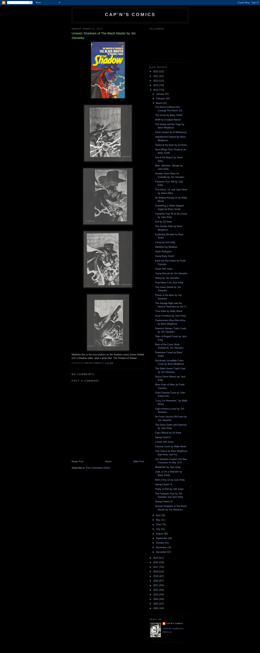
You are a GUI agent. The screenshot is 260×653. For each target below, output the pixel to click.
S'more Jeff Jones (164, 442)
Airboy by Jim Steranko (167, 278)
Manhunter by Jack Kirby (168, 467)
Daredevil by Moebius (166, 247)
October (160, 542)
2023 (156, 594)
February (161, 98)
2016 (156, 562)
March (159, 103)
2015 (156, 557)
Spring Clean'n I (163, 437)
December (161, 552)
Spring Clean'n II (163, 484)
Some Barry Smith (164, 256)
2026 (156, 608)
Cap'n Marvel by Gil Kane (168, 432)
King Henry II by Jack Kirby (169, 282)
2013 (156, 85)
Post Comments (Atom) (98, 468)
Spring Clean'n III (164, 501)
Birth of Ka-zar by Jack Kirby (170, 480)
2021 (156, 585)
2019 (156, 576)
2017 (156, 567)
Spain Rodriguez (163, 251)
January (160, 94)
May (158, 520)
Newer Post (77, 461)
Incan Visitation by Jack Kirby (170, 315)
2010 (156, 71)
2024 (156, 599)
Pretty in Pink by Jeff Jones (169, 489)
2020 (156, 580)
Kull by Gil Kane (163, 221)
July (158, 529)
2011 (156, 76)
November (161, 547)
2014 (156, 90)
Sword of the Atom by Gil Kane (171, 145)
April (158, 515)
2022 (156, 590)
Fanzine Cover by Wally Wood (170, 446)
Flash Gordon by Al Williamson (171, 132)
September (162, 538)
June (159, 524)
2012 (156, 80)
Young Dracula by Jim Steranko (171, 273)
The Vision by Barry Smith (168, 115)
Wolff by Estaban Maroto (168, 119)
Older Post (138, 461)
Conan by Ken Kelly (165, 242)
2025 (156, 603)
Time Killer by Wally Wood (168, 311)
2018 (156, 571)
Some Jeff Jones (164, 268)
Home (108, 461)
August (160, 533)
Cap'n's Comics (130, 14)
